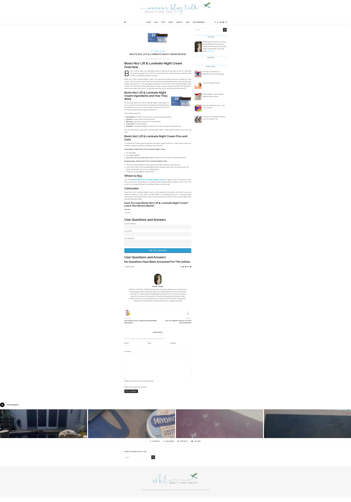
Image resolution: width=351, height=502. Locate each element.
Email (149, 343)
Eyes (163, 22)
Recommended (199, 22)
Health (179, 22)
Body (171, 22)
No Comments (166, 59)
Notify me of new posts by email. (135, 387)
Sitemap (207, 490)
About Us (177, 490)
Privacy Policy (200, 490)
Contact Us (184, 490)
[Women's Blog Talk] (175, 8)
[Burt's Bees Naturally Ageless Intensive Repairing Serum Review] (127, 312)
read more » (210, 51)
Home (148, 22)
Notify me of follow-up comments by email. (139, 381)
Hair (187, 22)
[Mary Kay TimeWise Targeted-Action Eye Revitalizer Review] (187, 312)
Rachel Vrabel (130, 267)
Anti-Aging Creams (157, 51)
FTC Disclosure (192, 490)
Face (156, 22)
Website (173, 343)
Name (127, 343)
